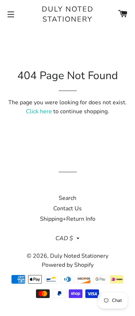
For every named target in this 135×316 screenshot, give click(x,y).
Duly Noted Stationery (68, 14)
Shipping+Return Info (67, 219)
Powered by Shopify (68, 265)
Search (67, 198)
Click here (39, 111)
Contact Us (67, 208)
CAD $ (64, 238)
